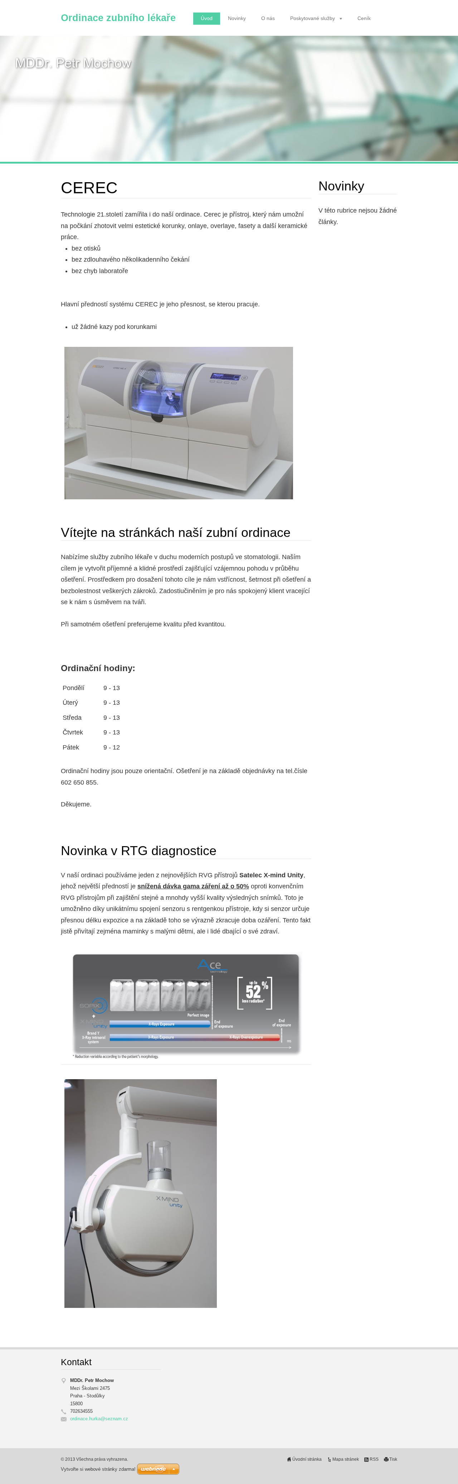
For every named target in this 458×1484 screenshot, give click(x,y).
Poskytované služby (312, 18)
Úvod (207, 18)
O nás (268, 18)
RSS (374, 1459)
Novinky (237, 18)
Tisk (393, 1459)
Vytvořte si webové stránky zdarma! (98, 1469)
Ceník (364, 18)
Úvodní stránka (307, 1459)
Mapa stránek (345, 1459)
